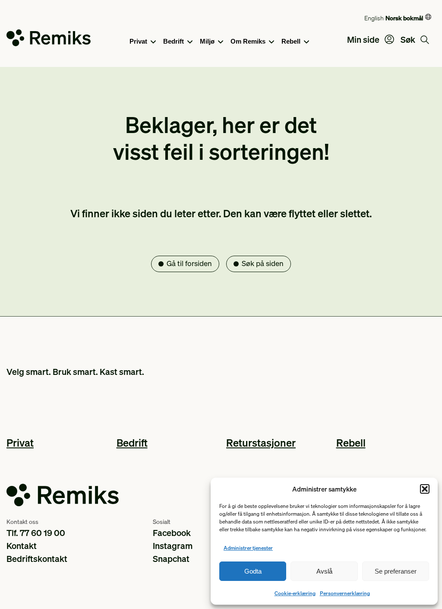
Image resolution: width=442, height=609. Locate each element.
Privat (138, 41)
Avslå (324, 571)
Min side (364, 39)
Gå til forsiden (189, 263)
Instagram (173, 545)
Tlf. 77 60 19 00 (35, 532)
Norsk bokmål (404, 18)
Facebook (172, 532)
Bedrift (173, 41)
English (374, 18)
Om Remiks (247, 41)
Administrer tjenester (248, 548)
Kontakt (21, 545)
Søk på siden (263, 263)
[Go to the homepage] (48, 39)
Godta (253, 571)
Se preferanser (396, 571)
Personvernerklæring (345, 593)
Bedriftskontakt (36, 558)
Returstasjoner (261, 442)
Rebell (290, 41)
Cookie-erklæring (295, 593)
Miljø (207, 41)
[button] (424, 489)
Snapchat (171, 558)
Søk (409, 39)
